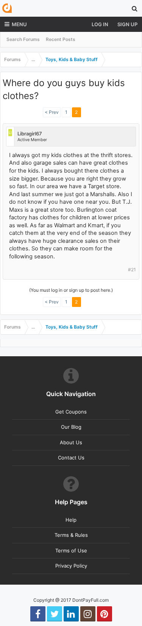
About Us (71, 442)
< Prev (52, 112)
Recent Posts (60, 39)
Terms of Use (71, 550)
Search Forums (23, 39)
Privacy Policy (71, 566)
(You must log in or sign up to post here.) (71, 290)
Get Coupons (71, 412)
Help (71, 520)
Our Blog (71, 427)
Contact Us (71, 458)
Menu (19, 24)
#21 (132, 269)
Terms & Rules (71, 535)
